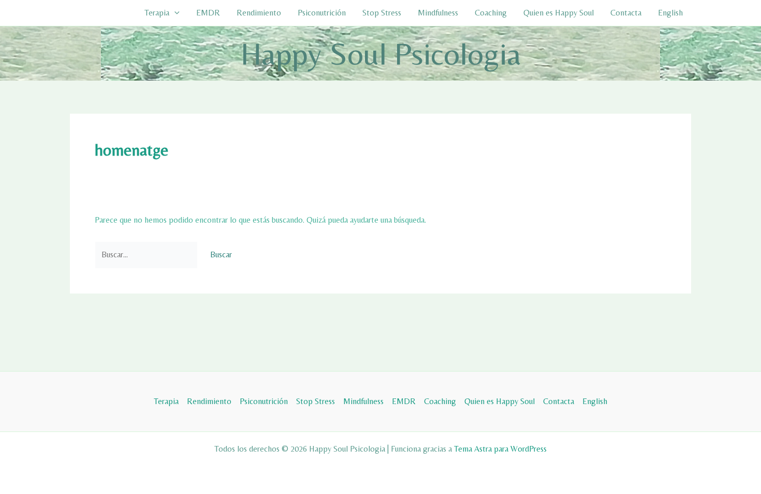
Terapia (156, 13)
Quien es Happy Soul (558, 13)
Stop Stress (381, 13)
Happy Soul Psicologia (381, 53)
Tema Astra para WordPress (500, 449)
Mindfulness (438, 13)
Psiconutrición (322, 13)
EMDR (208, 13)
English (670, 13)
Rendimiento (259, 13)
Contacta (625, 13)
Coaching (491, 13)
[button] (174, 13)
